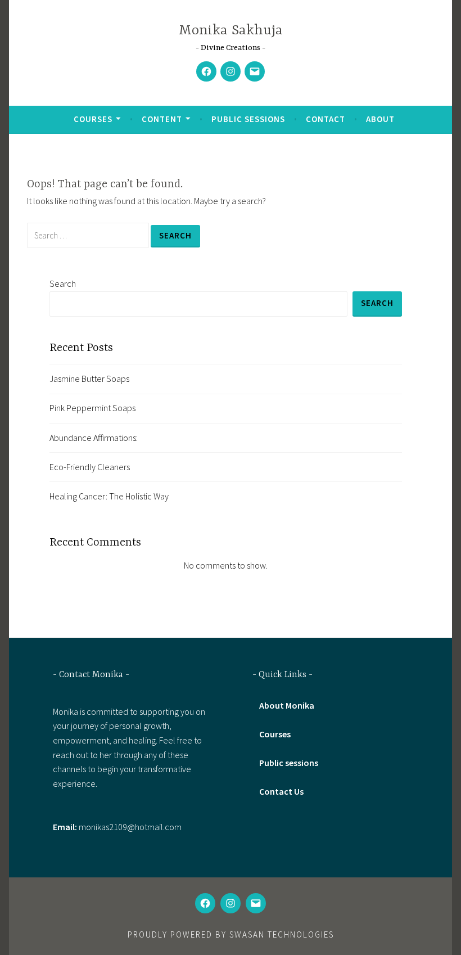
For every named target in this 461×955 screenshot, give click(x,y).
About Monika (286, 705)
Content (162, 119)
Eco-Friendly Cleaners (89, 466)
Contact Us (281, 791)
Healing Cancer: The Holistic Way (109, 496)
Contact (325, 119)
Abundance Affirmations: (93, 437)
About (380, 119)
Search (62, 283)
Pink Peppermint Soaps (92, 407)
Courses (93, 119)
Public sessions (248, 119)
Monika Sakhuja (231, 30)
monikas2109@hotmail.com (130, 826)
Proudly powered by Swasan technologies (231, 934)
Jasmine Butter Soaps (89, 378)
